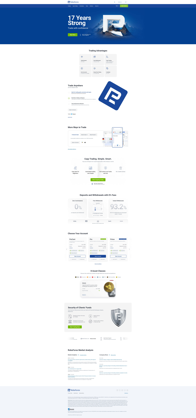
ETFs (105, 277)
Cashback (71, 247)
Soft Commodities (112, 277)
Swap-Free (81, 250)
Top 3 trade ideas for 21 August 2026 (74, 368)
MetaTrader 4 (84, 134)
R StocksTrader (75, 134)
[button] (73, 2)
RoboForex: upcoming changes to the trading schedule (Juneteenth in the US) (113, 372)
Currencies (84, 277)
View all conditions (98, 263)
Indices (100, 277)
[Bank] (98, 221)
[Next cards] (129, 249)
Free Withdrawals (73, 250)
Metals (78, 277)
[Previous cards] (66, 249)
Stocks (95, 277)
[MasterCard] (86, 221)
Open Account (77, 256)
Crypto (89, 277)
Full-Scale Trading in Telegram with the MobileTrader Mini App (110, 359)
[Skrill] (109, 221)
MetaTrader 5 (93, 134)
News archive (113, 355)
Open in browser (72, 109)
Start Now (72, 34)
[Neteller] (121, 221)
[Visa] (74, 221)
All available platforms (72, 149)
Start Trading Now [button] (75, 327)
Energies (119, 277)
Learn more (70, 117)
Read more (84, 294)
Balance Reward (73, 252)
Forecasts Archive (83, 355)
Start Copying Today (98, 179)
